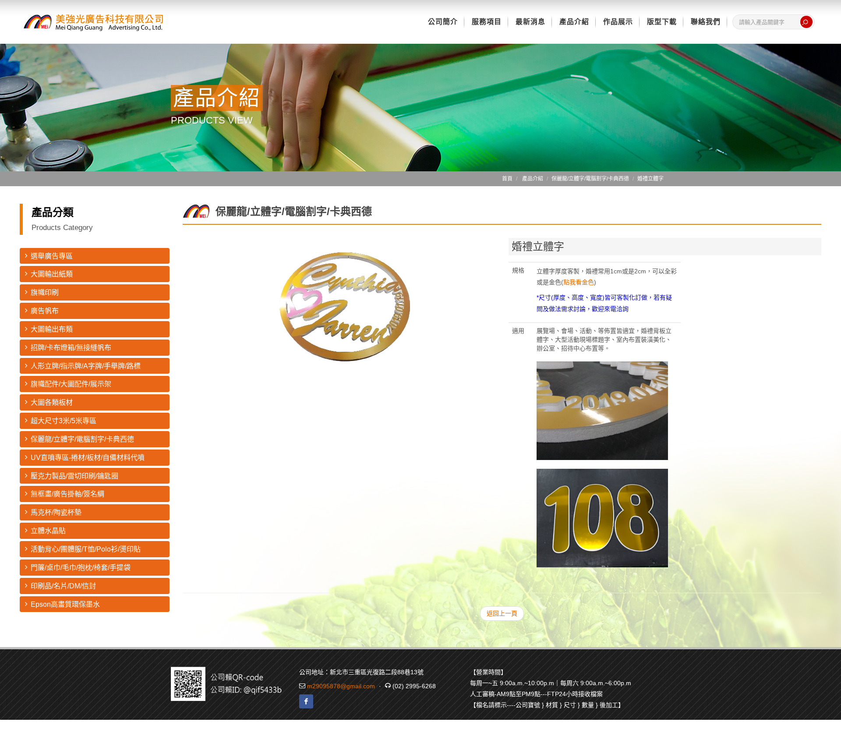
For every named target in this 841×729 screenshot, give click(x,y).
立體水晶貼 (48, 530)
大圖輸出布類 (52, 329)
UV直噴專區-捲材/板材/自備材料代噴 (88, 457)
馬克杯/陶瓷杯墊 (56, 512)
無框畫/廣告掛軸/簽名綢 (67, 494)
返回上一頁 (502, 613)
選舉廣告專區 (52, 256)
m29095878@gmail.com (341, 686)
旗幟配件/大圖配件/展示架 (71, 384)
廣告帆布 (45, 311)
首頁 (507, 179)
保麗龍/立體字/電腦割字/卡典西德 (82, 439)
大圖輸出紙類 (52, 274)
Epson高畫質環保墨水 (65, 604)
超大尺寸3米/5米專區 (63, 421)
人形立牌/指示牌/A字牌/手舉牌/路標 (86, 366)
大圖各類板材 (52, 402)
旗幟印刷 (45, 292)
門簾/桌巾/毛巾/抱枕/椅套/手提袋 (81, 567)
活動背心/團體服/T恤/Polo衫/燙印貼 (86, 549)
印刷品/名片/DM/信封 (63, 586)
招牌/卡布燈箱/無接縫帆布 (71, 347)
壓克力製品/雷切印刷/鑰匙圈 (74, 476)
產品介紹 (532, 179)
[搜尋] (806, 22)
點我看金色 (578, 282)
